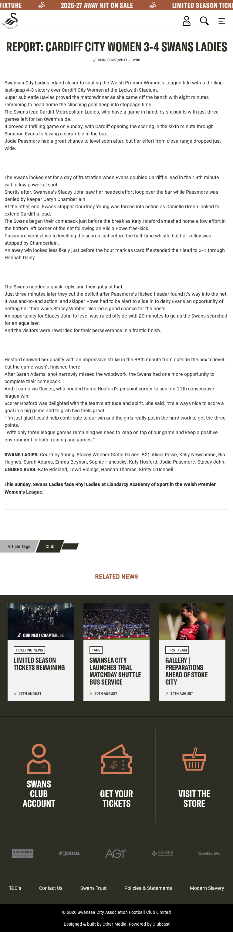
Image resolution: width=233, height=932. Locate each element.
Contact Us (50, 888)
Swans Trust (93, 888)
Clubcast (161, 924)
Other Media (115, 924)
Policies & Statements (148, 888)
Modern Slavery (207, 888)
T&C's (15, 888)
